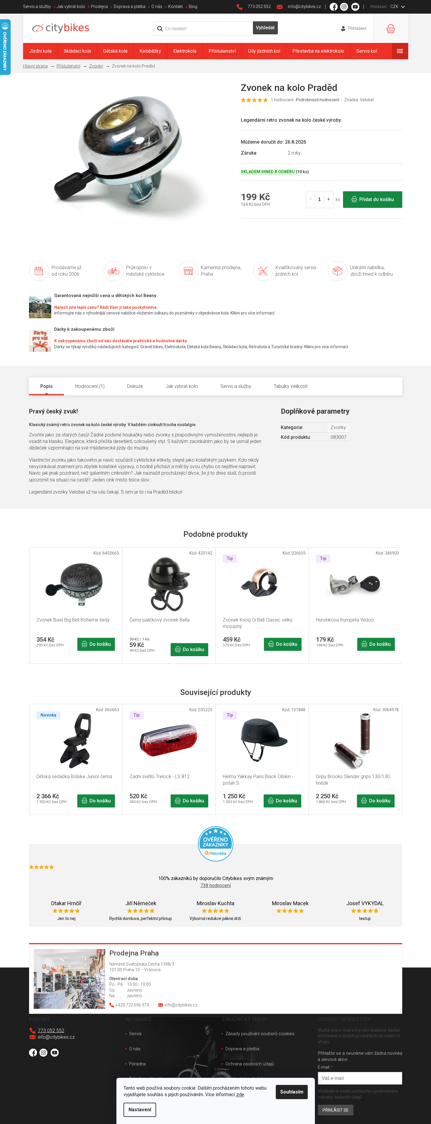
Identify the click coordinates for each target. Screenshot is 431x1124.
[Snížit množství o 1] (310, 199)
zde (240, 1094)
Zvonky (338, 427)
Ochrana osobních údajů (249, 1064)
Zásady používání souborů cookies (259, 1033)
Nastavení (140, 1109)
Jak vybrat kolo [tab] (182, 386)
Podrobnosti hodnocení (317, 99)
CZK (394, 6)
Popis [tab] (46, 386)
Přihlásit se (336, 1110)
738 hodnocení (215, 885)
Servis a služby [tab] (235, 386)
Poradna (137, 1064)
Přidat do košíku (376, 199)
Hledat (265, 27)
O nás (156, 6)
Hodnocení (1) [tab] (90, 386)
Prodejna (99, 6)
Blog (193, 6)
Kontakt (175, 6)
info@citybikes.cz (56, 1037)
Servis (135, 1033)
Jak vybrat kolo (71, 6)
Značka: (359, 99)
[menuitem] (40, 51)
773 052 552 (51, 1030)
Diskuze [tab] (135, 386)
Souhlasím (291, 1092)
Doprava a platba (129, 6)
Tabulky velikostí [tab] (290, 386)
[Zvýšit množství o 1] (328, 199)
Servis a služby (37, 6)
